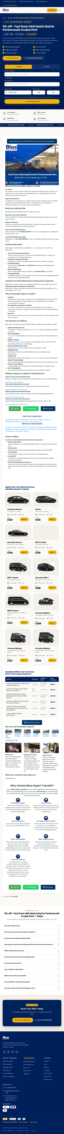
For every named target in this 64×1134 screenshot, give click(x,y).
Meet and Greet (34, 330)
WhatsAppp (31, 409)
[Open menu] (59, 10)
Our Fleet (46, 1070)
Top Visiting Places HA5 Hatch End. (16, 404)
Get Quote (49, 409)
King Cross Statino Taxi (15, 429)
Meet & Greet (47, 755)
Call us (15, 409)
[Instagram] (8, 1052)
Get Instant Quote (33, 101)
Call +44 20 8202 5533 (34, 58)
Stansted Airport (8, 1067)
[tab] (18, 67)
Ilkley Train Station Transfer (20, 431)
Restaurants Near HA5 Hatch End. (16, 390)
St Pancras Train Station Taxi (14, 427)
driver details (18, 348)
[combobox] (34, 74)
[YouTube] (16, 1052)
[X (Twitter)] (12, 1052)
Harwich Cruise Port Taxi (16, 422)
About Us (47, 1061)
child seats (34, 358)
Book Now (52, 10)
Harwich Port (27, 1071)
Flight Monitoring (30, 755)
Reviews (46, 1067)
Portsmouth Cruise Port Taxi (33, 422)
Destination (8, 81)
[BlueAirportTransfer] (6, 10)
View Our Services (33, 722)
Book (23, 519)
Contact (33, 1130)
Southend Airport (8, 1073)
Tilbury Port (26, 1074)
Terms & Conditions (8, 1130)
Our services (12, 336)
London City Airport (8, 1076)
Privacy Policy (48, 1079)
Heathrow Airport (8, 1061)
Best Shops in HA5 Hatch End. (14, 397)
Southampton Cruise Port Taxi (15, 420)
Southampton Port (29, 1061)
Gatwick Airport (7, 1064)
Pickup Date (8, 89)
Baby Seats (9, 755)
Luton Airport (7, 1070)
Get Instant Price (13, 58)
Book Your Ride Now (24, 1020)
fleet (14, 290)
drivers (55, 288)
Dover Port (26, 1068)
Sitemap (27, 1130)
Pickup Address (9, 71)
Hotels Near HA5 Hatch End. (14, 382)
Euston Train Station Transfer (32, 429)
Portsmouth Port (28, 1064)
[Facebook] (4, 1052)
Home (4, 18)
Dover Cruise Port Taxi (32, 420)
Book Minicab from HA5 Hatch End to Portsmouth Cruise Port (32, 141)
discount (32, 248)
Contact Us (47, 1076)
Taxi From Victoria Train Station (34, 427)
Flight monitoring (20, 342)
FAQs (45, 1064)
